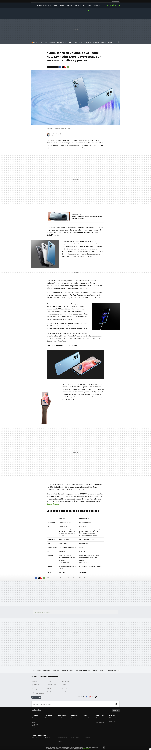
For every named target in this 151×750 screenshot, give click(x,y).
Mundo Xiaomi (35, 728)
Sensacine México (62, 737)
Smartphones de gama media (84, 577)
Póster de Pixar (47, 670)
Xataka (33, 718)
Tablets (49, 681)
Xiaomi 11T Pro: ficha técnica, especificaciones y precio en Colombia (87, 217)
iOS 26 (80, 42)
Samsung (103, 42)
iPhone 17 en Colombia (49, 42)
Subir (114, 710)
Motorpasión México (87, 738)
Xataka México (35, 737)
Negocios (97, 5)
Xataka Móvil (35, 720)
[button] (56, 134)
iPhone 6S (64, 689)
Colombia (49, 689)
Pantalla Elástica (51, 692)
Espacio (69, 5)
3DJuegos (47, 718)
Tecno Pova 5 (56, 670)
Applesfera (34, 722)
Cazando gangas (51, 684)
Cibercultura (80, 5)
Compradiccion (100, 722)
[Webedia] (116, 1)
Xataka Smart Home (35, 725)
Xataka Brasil (35, 740)
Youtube (119, 5)
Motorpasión (87, 718)
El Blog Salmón (113, 718)
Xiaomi (62, 577)
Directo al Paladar (75, 718)
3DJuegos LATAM (49, 737)
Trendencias (99, 718)
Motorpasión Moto (88, 720)
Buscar (116, 704)
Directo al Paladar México (75, 738)
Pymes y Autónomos (112, 720)
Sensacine (60, 718)
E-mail (68, 67)
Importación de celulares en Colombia (38, 692)
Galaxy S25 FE (87, 42)
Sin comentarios (53, 67)
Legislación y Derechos (35, 685)
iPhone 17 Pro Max (72, 42)
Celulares (55, 577)
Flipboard (65, 67)
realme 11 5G (103, 670)
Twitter (108, 5)
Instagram (116, 5)
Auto (55, 5)
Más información (87, 748)
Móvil (62, 5)
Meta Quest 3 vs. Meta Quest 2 (83, 670)
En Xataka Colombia (76, 214)
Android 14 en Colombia (68, 670)
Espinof (59, 720)
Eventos (64, 684)
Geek (89, 5)
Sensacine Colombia (60, 740)
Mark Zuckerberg (61, 42)
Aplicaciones (65, 681)
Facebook (110, 5)
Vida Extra (47, 720)
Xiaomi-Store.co (53, 504)
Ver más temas (36, 697)
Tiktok (113, 5)
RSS (92, 696)
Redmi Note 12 (70, 577)
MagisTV (95, 670)
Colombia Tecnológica (43, 5)
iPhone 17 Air (96, 42)
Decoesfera (99, 720)
